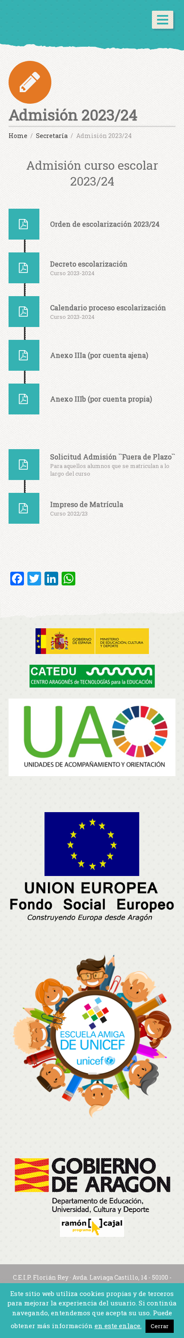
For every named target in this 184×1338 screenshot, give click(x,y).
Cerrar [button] (160, 1326)
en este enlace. (118, 1325)
